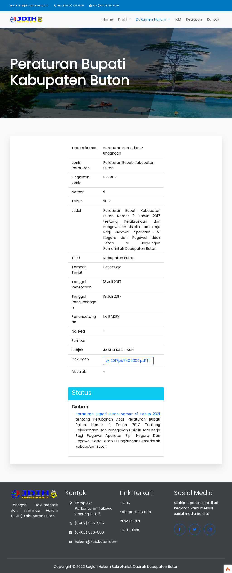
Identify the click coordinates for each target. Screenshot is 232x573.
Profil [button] (123, 19)
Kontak (213, 19)
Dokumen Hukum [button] (151, 19)
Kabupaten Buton (135, 511)
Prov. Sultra (130, 520)
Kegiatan (194, 19)
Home (107, 19)
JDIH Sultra (129, 530)
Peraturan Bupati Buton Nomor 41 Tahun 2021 (117, 413)
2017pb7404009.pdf (128, 360)
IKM (178, 19)
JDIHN (125, 502)
